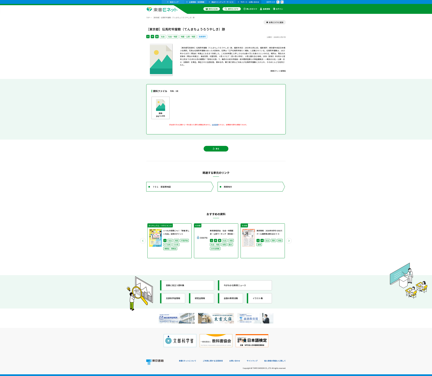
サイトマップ (252, 360)
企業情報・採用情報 (196, 2)
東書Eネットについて (187, 360)
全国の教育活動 (231, 298)
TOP (148, 17)
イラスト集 (258, 298)
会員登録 (266, 9)
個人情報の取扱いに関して (275, 360)
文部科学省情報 (173, 298)
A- (278, 2)
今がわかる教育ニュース (235, 285)
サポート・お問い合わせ (250, 2)
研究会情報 (200, 298)
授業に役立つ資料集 (175, 285)
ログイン (279, 9)
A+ (282, 2)
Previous (143, 241)
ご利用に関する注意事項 (213, 360)
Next (289, 241)
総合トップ (174, 2)
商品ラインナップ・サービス (222, 2)
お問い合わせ (234, 360)
